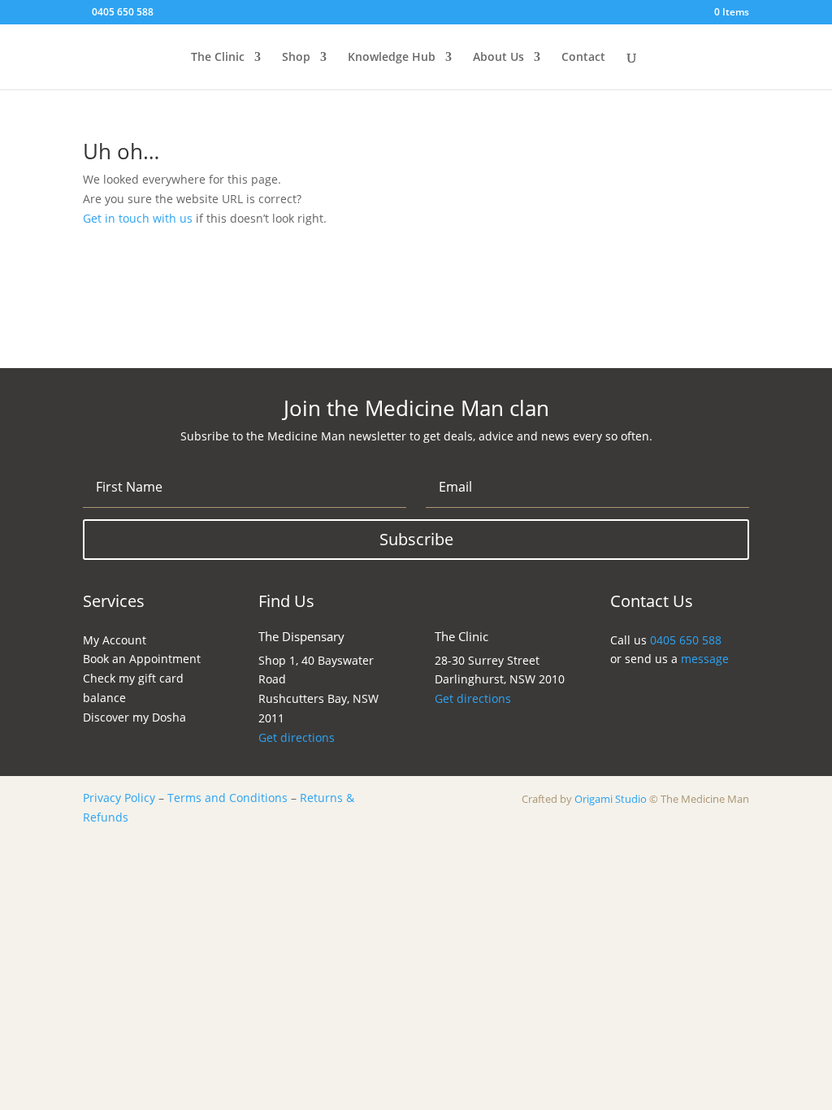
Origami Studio (610, 798)
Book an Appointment (142, 658)
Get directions (296, 737)
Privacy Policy (119, 797)
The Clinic (218, 57)
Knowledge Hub (392, 57)
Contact (583, 57)
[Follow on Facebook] (658, 693)
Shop (296, 57)
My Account (114, 640)
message (705, 658)
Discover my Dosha (134, 717)
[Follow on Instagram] (628, 693)
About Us (498, 57)
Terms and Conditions (227, 797)
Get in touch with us (138, 218)
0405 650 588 (123, 12)
